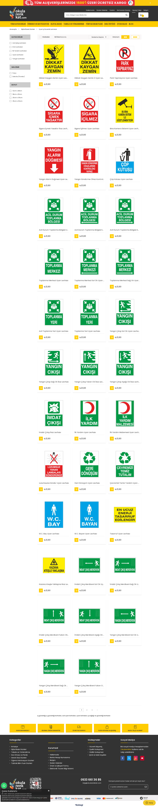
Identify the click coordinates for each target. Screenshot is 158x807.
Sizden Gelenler (102, 10)
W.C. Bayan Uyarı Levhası (85, 533)
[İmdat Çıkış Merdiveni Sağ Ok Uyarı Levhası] (124, 565)
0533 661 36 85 (91, 780)
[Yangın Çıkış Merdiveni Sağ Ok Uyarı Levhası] (54, 666)
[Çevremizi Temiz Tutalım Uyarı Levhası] (124, 464)
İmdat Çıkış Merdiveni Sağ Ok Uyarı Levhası (125, 584)
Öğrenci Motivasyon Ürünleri (22, 760)
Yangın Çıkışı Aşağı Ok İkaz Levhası (125, 381)
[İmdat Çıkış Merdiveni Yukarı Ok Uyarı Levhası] (54, 616)
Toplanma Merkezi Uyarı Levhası (53, 280)
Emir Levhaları (17, 47)
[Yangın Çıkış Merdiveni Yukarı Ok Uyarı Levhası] (89, 666)
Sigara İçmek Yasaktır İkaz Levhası (54, 128)
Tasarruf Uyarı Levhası (120, 533)
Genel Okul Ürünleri (18, 758)
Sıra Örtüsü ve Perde (19, 755)
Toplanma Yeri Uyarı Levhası (87, 331)
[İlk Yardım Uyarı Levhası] (89, 413)
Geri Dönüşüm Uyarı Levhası (87, 483)
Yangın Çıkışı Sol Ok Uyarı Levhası (125, 331)
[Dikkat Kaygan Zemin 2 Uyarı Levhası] (89, 59)
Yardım (112, 10)
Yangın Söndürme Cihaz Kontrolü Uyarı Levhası (89, 179)
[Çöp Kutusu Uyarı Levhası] (124, 160)
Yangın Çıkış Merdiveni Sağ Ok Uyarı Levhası (54, 685)
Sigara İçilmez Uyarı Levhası (86, 128)
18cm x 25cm (17, 94)
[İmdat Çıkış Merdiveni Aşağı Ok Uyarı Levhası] (89, 616)
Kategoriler (17, 37)
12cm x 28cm (17, 91)
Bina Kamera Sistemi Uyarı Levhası (125, 128)
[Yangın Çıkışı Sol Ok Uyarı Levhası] (124, 312)
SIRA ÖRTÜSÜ (109, 24)
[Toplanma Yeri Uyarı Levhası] (89, 312)
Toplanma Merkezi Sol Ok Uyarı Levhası (89, 280)
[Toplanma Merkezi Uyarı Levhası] (54, 261)
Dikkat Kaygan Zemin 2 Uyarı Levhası (89, 78)
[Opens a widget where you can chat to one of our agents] (149, 803)
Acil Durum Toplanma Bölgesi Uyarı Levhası (54, 230)
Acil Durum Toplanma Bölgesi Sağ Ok (125, 230)
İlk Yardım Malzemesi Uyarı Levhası (125, 432)
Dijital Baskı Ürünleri (18, 749)
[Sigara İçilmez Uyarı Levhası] (89, 109)
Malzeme (15, 67)
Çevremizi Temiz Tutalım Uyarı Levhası (125, 483)
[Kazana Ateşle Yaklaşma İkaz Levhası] (54, 565)
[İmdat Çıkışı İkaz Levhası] (54, 413)
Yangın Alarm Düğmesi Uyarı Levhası (54, 179)
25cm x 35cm (17, 97)
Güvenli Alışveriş (95, 746)
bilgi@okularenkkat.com (92, 783)
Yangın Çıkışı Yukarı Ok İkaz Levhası (89, 381)
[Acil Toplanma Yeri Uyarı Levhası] (54, 312)
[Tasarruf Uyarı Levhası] (124, 514)
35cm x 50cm (17, 101)
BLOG (131, 24)
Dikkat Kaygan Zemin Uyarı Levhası (54, 78)
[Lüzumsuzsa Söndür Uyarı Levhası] (54, 464)
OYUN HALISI (122, 24)
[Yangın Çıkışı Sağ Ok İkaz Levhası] (54, 362)
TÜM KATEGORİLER (18, 24)
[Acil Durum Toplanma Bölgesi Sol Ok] (89, 211)
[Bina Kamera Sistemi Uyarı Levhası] (124, 109)
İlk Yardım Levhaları (19, 51)
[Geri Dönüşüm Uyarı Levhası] (89, 464)
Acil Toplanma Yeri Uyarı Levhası (53, 331)
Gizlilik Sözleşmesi (96, 752)
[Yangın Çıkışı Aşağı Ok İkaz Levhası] (124, 362)
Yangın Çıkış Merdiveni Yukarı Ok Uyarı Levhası (89, 685)
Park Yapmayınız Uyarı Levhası (123, 78)
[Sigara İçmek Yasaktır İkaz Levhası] (54, 109)
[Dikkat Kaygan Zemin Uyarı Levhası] (54, 59)
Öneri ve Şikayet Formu (59, 766)
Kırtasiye (14, 746)
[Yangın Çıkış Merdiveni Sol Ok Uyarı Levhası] (124, 616)
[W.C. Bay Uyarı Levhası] (54, 514)
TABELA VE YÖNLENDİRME (74, 24)
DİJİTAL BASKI (56, 24)
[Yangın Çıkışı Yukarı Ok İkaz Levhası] (89, 362)
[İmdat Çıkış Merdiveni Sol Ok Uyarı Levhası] (89, 565)
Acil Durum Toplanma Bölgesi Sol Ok (89, 230)
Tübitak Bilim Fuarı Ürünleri (21, 763)
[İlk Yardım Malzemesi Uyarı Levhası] (124, 413)
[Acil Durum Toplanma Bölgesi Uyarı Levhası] (54, 211)
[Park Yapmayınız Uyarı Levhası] (124, 59)
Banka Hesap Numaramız (60, 757)
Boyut (14, 85)
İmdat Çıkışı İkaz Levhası (50, 432)
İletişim (146, 10)
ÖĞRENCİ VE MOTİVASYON (38, 24)
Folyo (14, 73)
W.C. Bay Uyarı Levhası (49, 533)
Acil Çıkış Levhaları (19, 43)
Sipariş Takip (136, 10)
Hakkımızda (90, 10)
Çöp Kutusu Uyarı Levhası (121, 179)
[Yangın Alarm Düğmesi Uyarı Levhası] (54, 160)
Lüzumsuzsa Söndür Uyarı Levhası (54, 483)
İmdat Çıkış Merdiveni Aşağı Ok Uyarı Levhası (89, 635)
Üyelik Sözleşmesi (96, 749)
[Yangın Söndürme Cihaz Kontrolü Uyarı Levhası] (89, 160)
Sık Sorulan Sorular (123, 10)
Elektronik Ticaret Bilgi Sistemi (61, 768)
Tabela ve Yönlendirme (20, 752)
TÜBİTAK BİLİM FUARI (94, 24)
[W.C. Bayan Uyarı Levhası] (89, 514)
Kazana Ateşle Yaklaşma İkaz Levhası (54, 584)
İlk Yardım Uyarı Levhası (85, 432)
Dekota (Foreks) (18, 76)
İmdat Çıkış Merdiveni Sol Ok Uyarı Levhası (89, 584)
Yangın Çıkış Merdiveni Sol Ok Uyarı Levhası (125, 635)
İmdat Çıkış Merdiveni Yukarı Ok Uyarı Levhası (54, 635)
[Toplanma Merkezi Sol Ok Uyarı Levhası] (89, 261)
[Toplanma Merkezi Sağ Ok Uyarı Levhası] (124, 261)
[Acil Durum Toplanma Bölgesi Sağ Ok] (124, 211)
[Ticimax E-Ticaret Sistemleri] (79, 805)
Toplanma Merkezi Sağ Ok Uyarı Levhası (125, 280)
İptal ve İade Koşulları (97, 755)
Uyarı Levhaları (17, 55)
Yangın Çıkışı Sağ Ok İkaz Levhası (54, 381)
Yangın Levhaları (18, 59)
